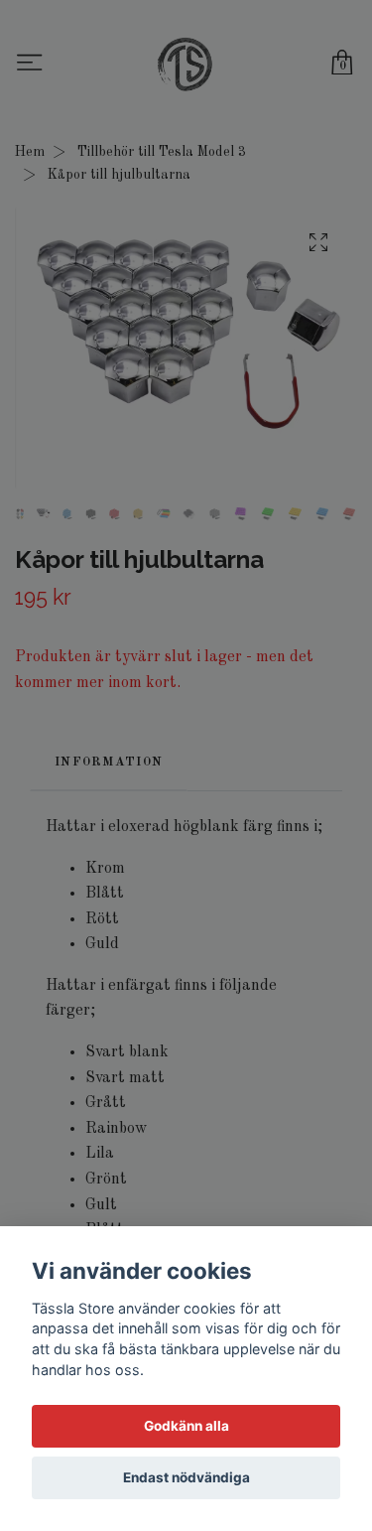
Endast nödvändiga (186, 1477)
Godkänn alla (186, 1426)
